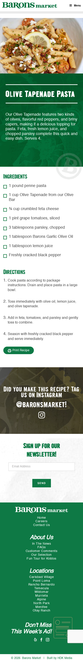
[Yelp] (35, 639)
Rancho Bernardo (41, 584)
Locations (41, 571)
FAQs (41, 547)
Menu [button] (77, 5)
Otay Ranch (41, 610)
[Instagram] (48, 639)
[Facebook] (41, 639)
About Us (41, 537)
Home (41, 517)
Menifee (41, 607)
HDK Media (65, 658)
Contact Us (41, 525)
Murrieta (41, 595)
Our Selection (41, 554)
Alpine (41, 599)
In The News (41, 543)
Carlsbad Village (41, 577)
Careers (41, 521)
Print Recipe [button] (20, 350)
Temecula (41, 588)
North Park (41, 603)
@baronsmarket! (41, 405)
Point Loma (41, 580)
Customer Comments (42, 551)
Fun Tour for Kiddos (41, 558)
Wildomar (42, 592)
